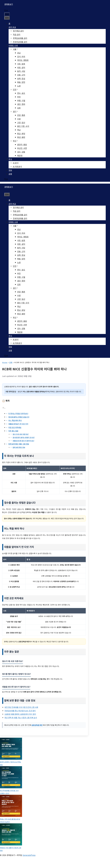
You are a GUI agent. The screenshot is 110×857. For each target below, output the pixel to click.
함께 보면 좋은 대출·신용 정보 (18, 444)
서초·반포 (21, 63)
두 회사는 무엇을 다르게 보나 (18, 413)
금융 (10, 173)
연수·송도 (21, 93)
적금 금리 (16, 34)
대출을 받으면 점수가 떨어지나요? (23, 441)
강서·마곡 (21, 56)
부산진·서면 (22, 148)
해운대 (19, 155)
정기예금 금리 (18, 30)
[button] (6, 10)
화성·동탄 (21, 137)
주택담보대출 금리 (20, 38)
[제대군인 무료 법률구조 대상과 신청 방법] (11, 834)
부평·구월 (21, 100)
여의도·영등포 (23, 60)
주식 (10, 159)
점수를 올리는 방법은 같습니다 (18, 417)
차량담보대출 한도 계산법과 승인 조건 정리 (20, 710)
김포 (19, 107)
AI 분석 (15, 162)
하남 (19, 129)
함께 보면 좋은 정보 (19, 447)
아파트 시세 (13, 45)
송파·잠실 (21, 78)
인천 (14, 89)
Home (4, 362)
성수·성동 (21, 151)
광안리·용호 (22, 144)
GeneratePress (29, 855)
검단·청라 (21, 104)
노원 (19, 85)
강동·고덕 (21, 74)
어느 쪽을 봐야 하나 (15, 420)
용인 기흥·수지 (23, 126)
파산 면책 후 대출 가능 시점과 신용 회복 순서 (21, 717)
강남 (19, 52)
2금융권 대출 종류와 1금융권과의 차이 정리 (20, 714)
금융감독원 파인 (37, 725)
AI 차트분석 (17, 166)
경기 (14, 111)
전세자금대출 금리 (20, 41)
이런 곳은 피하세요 (14, 427)
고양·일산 (21, 122)
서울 (14, 49)
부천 (19, 96)
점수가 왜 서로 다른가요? (21, 434)
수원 (19, 118)
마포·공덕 (21, 67)
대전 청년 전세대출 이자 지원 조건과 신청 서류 (21, 707)
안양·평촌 (21, 115)
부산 (14, 140)
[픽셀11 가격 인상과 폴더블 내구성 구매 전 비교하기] (11, 806)
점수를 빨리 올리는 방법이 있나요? (24, 437)
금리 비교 (12, 27)
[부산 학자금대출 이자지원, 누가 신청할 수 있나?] (11, 777)
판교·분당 (21, 133)
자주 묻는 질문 (13, 431)
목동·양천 (21, 82)
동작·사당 (21, 71)
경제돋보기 (8, 4)
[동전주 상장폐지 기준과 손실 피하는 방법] (11, 749)
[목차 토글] (3, 408)
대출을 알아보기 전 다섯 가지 (18, 424)
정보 (10, 170)
